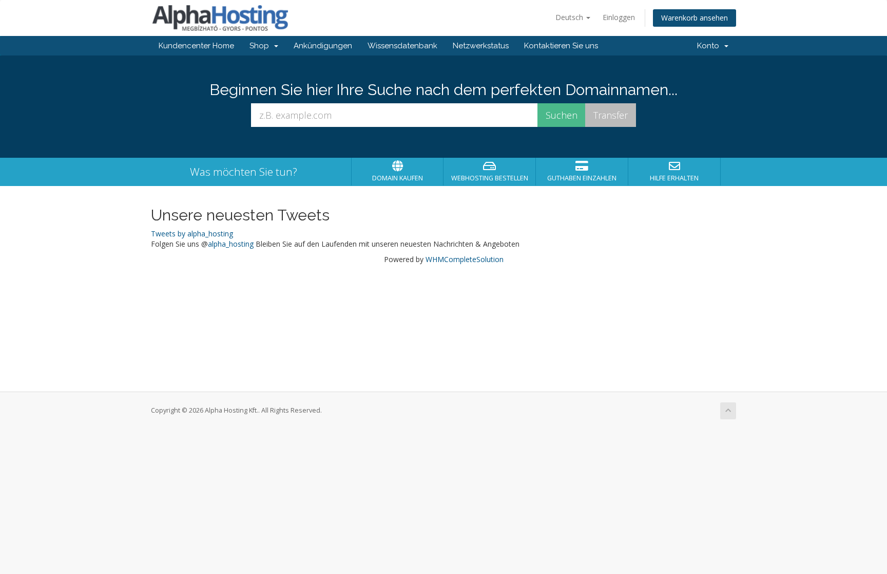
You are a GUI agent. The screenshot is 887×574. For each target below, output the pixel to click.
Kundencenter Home (196, 45)
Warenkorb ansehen (694, 18)
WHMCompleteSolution (465, 259)
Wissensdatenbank (402, 45)
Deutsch (570, 17)
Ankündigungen (323, 45)
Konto (710, 45)
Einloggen (619, 17)
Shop (261, 45)
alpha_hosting (231, 244)
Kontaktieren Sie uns (561, 45)
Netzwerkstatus (481, 45)
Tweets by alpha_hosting (192, 233)
